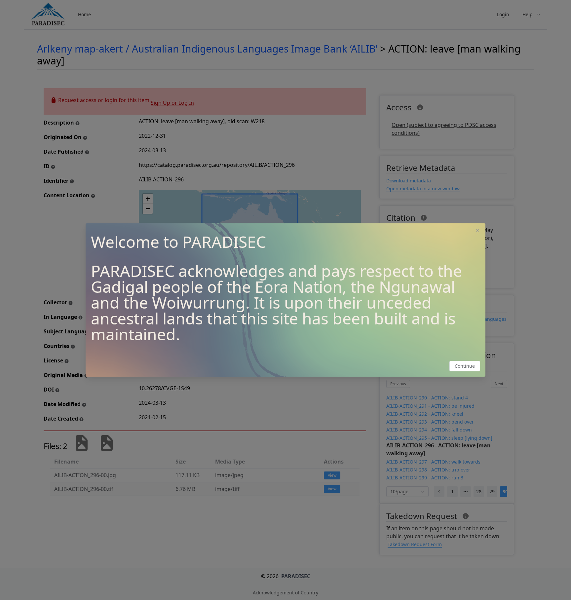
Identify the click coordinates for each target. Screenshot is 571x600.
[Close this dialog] (477, 231)
